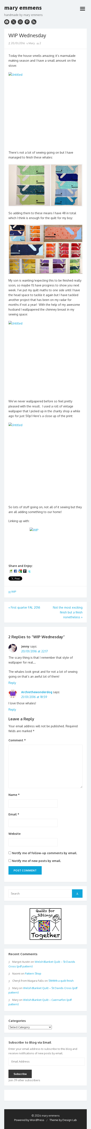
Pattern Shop (33, 973)
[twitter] (13, 21)
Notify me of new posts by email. (36, 861)
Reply (12, 683)
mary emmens (23, 7)
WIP (13, 591)
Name (14, 795)
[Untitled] (45, 109)
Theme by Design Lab (63, 1120)
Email (13, 814)
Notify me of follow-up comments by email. (44, 853)
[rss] (33, 21)
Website (14, 833)
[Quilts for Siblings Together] (45, 938)
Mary (31, 43)
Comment (17, 740)
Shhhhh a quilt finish (60, 980)
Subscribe (20, 1074)
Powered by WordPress (29, 1120)
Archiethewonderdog (36, 692)
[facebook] (6, 21)
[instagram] (20, 21)
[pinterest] (27, 21)
